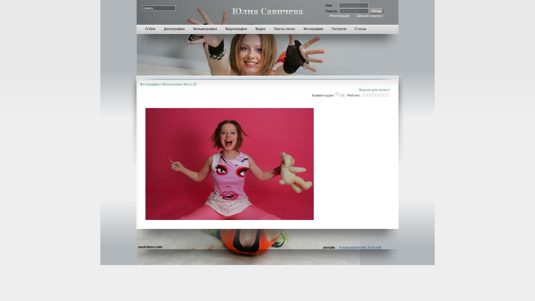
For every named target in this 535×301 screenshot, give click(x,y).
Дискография (174, 29)
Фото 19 (190, 84)
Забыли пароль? (370, 16)
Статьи (360, 29)
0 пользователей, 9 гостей (360, 247)
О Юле (150, 29)
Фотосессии (171, 84)
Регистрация (340, 16)
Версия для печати (374, 90)
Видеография (236, 29)
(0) (342, 95)
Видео (261, 29)
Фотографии (313, 29)
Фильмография (205, 29)
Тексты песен (284, 29)
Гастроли (339, 29)
